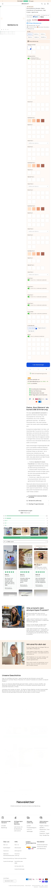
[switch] (29, 58)
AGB (42, 885)
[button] (2, 3)
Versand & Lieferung (17, 854)
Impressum (6, 850)
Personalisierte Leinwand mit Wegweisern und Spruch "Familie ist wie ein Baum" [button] (9, 588)
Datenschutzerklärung (8, 858)
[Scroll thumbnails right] (46, 531)
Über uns (5, 844)
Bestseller (30, 6)
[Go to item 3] (26, 531)
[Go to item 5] (43, 531)
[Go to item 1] (8, 531)
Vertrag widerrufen (19, 866)
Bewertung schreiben (25, 537)
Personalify (14, 885)
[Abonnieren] (35, 811)
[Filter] (4, 541)
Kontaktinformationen (43, 886)
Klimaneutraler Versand (37, 393)
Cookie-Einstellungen (8, 861)
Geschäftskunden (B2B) (19, 862)
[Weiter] (24, 18)
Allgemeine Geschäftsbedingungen (8, 854)
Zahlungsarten (18, 850)
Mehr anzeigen (25, 595)
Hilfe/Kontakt (18, 847)
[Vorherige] (1, 18)
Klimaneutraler (31, 25)
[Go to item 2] (17, 531)
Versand (46, 885)
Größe (38, 31)
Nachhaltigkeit (6, 847)
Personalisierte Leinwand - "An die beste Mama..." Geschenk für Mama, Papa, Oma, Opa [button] (39, 585)
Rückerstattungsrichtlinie (20, 858)
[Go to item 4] (34, 531)
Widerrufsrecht (28, 885)
